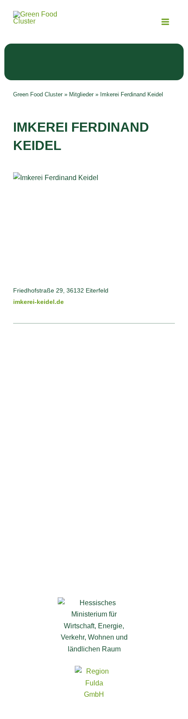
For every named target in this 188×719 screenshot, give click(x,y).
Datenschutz (94, 498)
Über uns (94, 420)
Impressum (94, 487)
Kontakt (94, 470)
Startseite (94, 408)
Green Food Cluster (38, 94)
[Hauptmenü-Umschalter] (165, 21)
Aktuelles (94, 459)
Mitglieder (81, 94)
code (117, 525)
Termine (94, 447)
